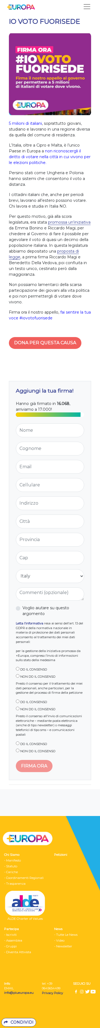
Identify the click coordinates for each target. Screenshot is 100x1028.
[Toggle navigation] (86, 6)
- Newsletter (63, 946)
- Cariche (11, 872)
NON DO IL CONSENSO (37, 677)
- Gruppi (10, 946)
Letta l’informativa (29, 623)
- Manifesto (12, 860)
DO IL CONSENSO (33, 669)
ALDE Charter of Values (25, 919)
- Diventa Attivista (17, 952)
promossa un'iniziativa (69, 222)
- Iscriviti (10, 935)
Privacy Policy (53, 993)
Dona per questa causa (45, 342)
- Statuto (10, 866)
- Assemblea (13, 940)
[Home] (19, 6)
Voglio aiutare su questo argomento (45, 610)
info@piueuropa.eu (19, 993)
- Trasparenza (15, 884)
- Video (59, 940)
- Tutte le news (66, 935)
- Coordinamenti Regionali (24, 878)
